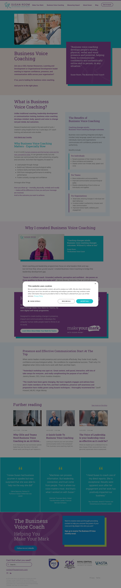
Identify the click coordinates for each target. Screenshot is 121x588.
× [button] (95, 283)
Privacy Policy (38, 296)
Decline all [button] (66, 301)
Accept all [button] (85, 301)
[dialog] (60, 294)
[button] (34, 301)
